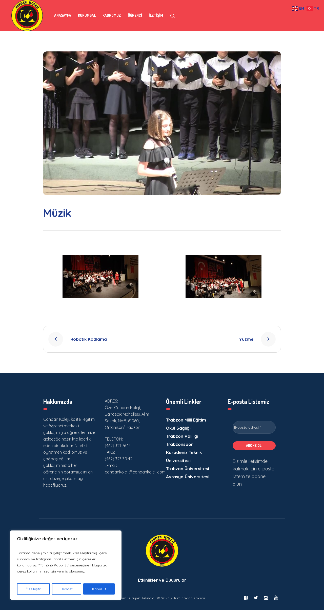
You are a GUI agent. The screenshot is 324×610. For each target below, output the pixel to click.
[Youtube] (276, 598)
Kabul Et (99, 589)
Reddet (66, 589)
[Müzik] (162, 123)
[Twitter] (255, 598)
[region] (66, 565)
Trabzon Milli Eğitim (186, 420)
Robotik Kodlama (88, 339)
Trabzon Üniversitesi (187, 468)
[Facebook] (245, 598)
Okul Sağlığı (178, 428)
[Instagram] (266, 598)
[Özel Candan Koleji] (162, 550)
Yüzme (246, 339)
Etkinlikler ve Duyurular (162, 580)
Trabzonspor (179, 444)
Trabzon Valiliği (182, 436)
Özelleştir (33, 589)
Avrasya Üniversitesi (187, 476)
